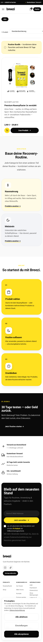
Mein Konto (20, 590)
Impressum (33, 588)
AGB (31, 585)
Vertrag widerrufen (10, 573)
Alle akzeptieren (21, 634)
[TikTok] (10, 567)
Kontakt (18, 593)
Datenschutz (34, 590)
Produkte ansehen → (13, 206)
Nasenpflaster (7, 586)
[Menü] (4, 9)
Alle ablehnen (21, 617)
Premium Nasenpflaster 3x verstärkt (20, 105)
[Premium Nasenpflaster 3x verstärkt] (22, 77)
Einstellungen (21, 625)
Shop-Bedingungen (34, 594)
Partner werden (21, 597)
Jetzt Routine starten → (14, 426)
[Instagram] (5, 567)
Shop (4, 590)
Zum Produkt (23, 130)
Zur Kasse (19, 586)
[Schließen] (40, 2)
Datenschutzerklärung (19, 537)
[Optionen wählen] (7, 130)
